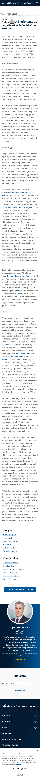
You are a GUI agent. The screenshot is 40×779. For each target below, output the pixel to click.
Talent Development (10, 551)
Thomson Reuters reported (17, 276)
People (5, 728)
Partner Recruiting (9, 579)
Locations (6, 734)
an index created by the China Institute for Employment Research (18, 356)
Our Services (10, 558)
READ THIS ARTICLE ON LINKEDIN (20, 589)
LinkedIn (17, 632)
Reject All (20, 775)
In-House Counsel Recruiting (13, 569)
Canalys (16, 291)
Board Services (8, 566)
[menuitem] (20, 534)
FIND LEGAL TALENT (10, 745)
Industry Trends (8, 548)
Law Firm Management (11, 576)
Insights (7, 530)
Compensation (8, 538)
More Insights (20, 690)
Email (22, 632)
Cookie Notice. (16, 764)
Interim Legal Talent (10, 572)
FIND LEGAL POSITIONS (11, 739)
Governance (7, 544)
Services (6, 716)
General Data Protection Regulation (20, 207)
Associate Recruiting (10, 563)
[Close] (37, 750)
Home (20, 2)
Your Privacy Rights (20, 769)
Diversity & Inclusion (10, 541)
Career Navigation (9, 535)
